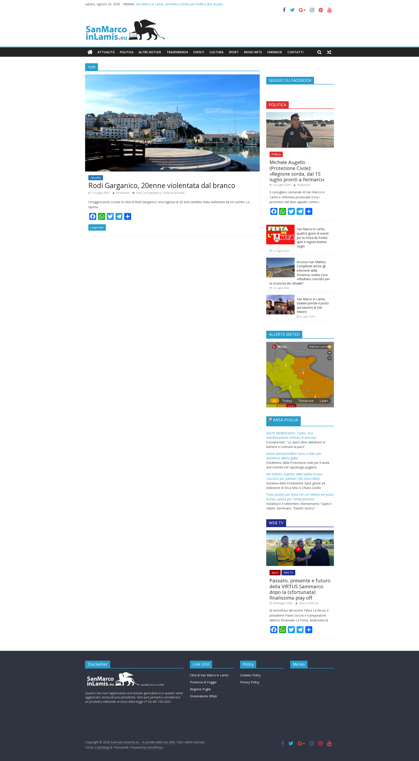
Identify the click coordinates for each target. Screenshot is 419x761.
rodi (138, 193)
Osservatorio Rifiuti (203, 696)
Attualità (106, 52)
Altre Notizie (150, 52)
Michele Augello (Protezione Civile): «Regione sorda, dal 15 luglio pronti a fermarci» (297, 171)
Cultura (216, 52)
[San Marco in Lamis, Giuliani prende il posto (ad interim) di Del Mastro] (280, 297)
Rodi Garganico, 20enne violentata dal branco (161, 185)
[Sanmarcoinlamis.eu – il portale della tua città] (90, 52)
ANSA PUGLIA (285, 419)
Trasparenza (177, 52)
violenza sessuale (174, 193)
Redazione (123, 193)
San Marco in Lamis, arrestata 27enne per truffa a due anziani (179, 4)
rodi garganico (152, 193)
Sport (234, 52)
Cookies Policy (250, 675)
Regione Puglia (200, 689)
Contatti (295, 52)
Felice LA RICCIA (309, 603)
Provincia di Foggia (203, 682)
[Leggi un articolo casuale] (329, 52)
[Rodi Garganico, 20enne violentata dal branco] (172, 77)
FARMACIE (274, 52)
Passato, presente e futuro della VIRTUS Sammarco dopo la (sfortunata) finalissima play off (300, 589)
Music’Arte (253, 52)
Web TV (288, 572)
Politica (126, 52)
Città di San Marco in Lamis (209, 675)
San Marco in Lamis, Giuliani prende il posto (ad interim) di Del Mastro (313, 305)
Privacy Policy (249, 682)
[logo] (125, 674)
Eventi (198, 52)
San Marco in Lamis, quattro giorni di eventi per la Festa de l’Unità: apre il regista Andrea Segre (313, 237)
